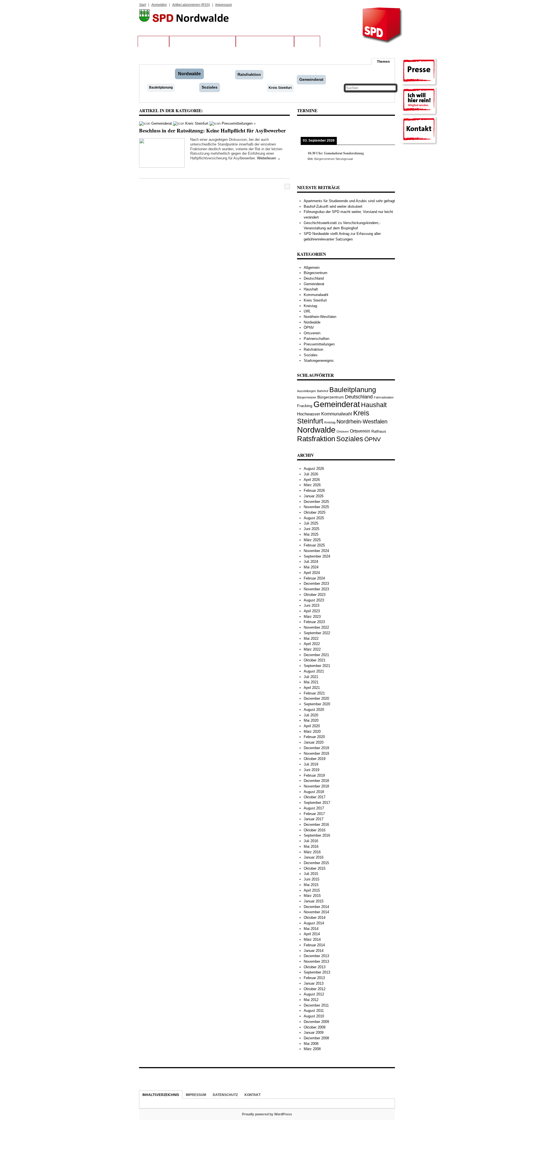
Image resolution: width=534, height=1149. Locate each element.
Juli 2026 (311, 474)
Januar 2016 (313, 857)
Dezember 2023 (316, 583)
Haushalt (311, 289)
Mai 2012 (311, 1000)
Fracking (304, 405)
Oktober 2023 (314, 595)
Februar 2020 (314, 737)
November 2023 (316, 589)
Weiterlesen (269, 158)
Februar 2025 (314, 545)
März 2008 (312, 1049)
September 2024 (317, 556)
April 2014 (312, 934)
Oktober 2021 (314, 660)
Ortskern (343, 431)
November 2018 (316, 786)
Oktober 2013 (314, 967)
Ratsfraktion (249, 74)
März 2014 (312, 939)
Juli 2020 (311, 715)
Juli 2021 (311, 677)
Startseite (153, 41)
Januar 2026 (313, 496)
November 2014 (316, 912)
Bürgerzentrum (315, 273)
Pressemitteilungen (237, 123)
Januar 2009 (313, 1032)
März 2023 (312, 616)
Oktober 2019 (314, 759)
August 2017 (314, 808)
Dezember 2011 (316, 1005)
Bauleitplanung (161, 87)
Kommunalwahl (316, 295)
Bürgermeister (306, 397)
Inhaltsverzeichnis (160, 1095)
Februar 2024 (314, 578)
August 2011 (314, 1010)
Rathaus (378, 431)
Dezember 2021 (316, 655)
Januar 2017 (313, 819)
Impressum (223, 4)
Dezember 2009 (316, 1022)
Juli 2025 (311, 523)
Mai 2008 (311, 1044)
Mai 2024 (311, 567)
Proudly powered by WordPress (267, 1114)
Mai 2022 (311, 638)
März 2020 (312, 731)
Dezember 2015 (316, 863)
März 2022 (312, 649)
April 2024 (312, 573)
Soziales (209, 87)
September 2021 (317, 666)
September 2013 (317, 972)
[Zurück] (307, 126)
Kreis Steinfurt (280, 88)
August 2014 (314, 923)
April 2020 (312, 726)
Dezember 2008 (316, 1038)
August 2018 (314, 792)
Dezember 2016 (316, 824)
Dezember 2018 (316, 781)
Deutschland (314, 278)
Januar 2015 (313, 901)
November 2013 (316, 961)
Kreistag (310, 306)
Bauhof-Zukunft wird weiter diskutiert (333, 206)
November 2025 (316, 507)
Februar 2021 (314, 693)
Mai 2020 (311, 720)
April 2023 (312, 611)
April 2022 (312, 644)
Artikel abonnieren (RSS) (191, 4)
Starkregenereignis (319, 360)
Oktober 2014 (314, 917)
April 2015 (312, 890)
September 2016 (317, 835)
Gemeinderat (311, 79)
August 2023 (314, 600)
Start (142, 4)
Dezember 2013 (316, 956)
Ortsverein (312, 333)
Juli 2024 (311, 562)
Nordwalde (189, 73)
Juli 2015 (311, 874)
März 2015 (312, 896)
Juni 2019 (311, 770)
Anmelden (159, 4)
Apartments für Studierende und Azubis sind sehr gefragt (349, 201)
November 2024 (316, 551)
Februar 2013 (314, 978)
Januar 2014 (313, 951)
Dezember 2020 (316, 698)
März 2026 (312, 485)
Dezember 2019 (316, 748)
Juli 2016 (311, 841)
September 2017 (317, 803)
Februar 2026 (314, 490)
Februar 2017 (314, 814)
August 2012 (314, 994)
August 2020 (314, 710)
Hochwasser (308, 414)
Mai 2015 (311, 885)
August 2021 (314, 671)
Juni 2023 (311, 605)
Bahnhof (322, 391)
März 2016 (312, 852)
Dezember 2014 (316, 907)
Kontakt (307, 41)
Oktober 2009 (314, 1027)
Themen (383, 61)
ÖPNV (309, 327)
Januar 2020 (313, 742)
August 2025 (314, 518)
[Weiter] (385, 126)
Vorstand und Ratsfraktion (202, 41)
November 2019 (316, 753)
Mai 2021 (311, 682)
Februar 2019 (314, 775)
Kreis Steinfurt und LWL (265, 41)
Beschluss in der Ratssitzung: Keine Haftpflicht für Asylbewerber (212, 130)
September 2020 (317, 704)
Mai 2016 (311, 846)
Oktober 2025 (314, 512)
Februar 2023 (314, 622)
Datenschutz (225, 1095)
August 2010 (314, 1016)
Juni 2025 (311, 529)
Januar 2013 (313, 983)
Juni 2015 (311, 879)
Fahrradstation (384, 397)
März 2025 (312, 540)
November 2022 (316, 627)
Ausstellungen (306, 391)
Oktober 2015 (314, 868)
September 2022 (317, 633)
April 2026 (312, 480)
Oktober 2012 (314, 989)
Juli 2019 (311, 764)
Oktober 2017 (314, 797)
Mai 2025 (311, 534)
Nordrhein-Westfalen (320, 317)
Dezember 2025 (316, 502)
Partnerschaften (316, 339)
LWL (307, 311)
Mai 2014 (311, 929)
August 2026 (314, 468)
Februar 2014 (314, 945)
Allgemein (312, 267)
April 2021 (312, 688)
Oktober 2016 (314, 830)
